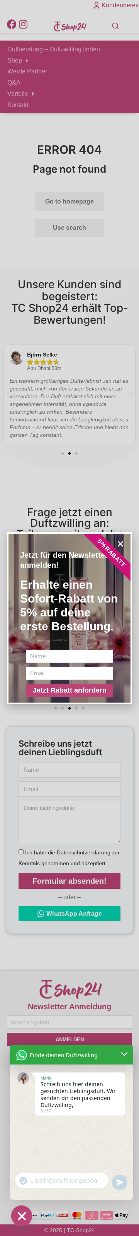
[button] (120, 544)
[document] (69, 618)
